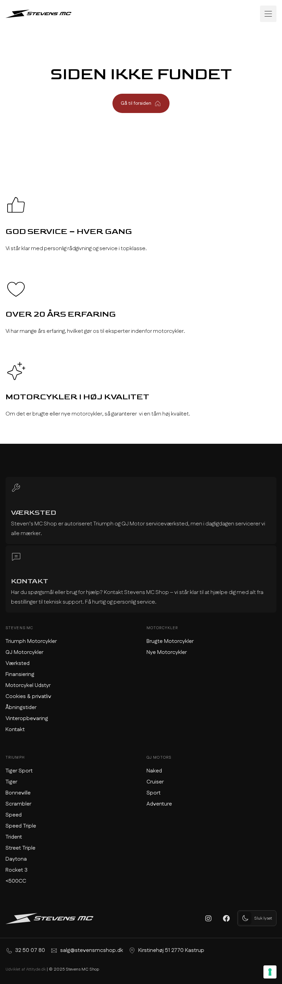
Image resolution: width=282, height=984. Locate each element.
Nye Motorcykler (167, 652)
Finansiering (20, 674)
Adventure (159, 804)
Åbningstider (21, 707)
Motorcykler (162, 628)
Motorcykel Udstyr (28, 685)
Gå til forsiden (136, 103)
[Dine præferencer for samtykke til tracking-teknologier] (269, 971)
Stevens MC (19, 628)
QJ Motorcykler (24, 652)
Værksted (18, 663)
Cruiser (155, 782)
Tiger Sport (19, 771)
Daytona (16, 859)
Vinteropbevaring (27, 718)
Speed (14, 815)
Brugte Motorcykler (170, 641)
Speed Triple (21, 826)
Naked (154, 771)
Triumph (15, 757)
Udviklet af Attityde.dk (26, 969)
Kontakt (15, 730)
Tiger (11, 782)
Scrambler (18, 804)
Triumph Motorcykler (31, 641)
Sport (154, 793)
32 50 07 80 (30, 950)
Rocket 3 (17, 870)
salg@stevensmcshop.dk (91, 950)
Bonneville (18, 793)
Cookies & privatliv (28, 696)
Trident (14, 837)
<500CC (16, 881)
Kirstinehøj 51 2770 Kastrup (171, 950)
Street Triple (20, 848)
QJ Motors (159, 757)
